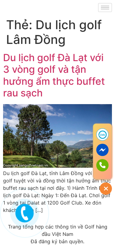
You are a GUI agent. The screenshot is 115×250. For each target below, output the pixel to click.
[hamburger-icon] (105, 7)
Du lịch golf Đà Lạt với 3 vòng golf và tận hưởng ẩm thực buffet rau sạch (54, 75)
